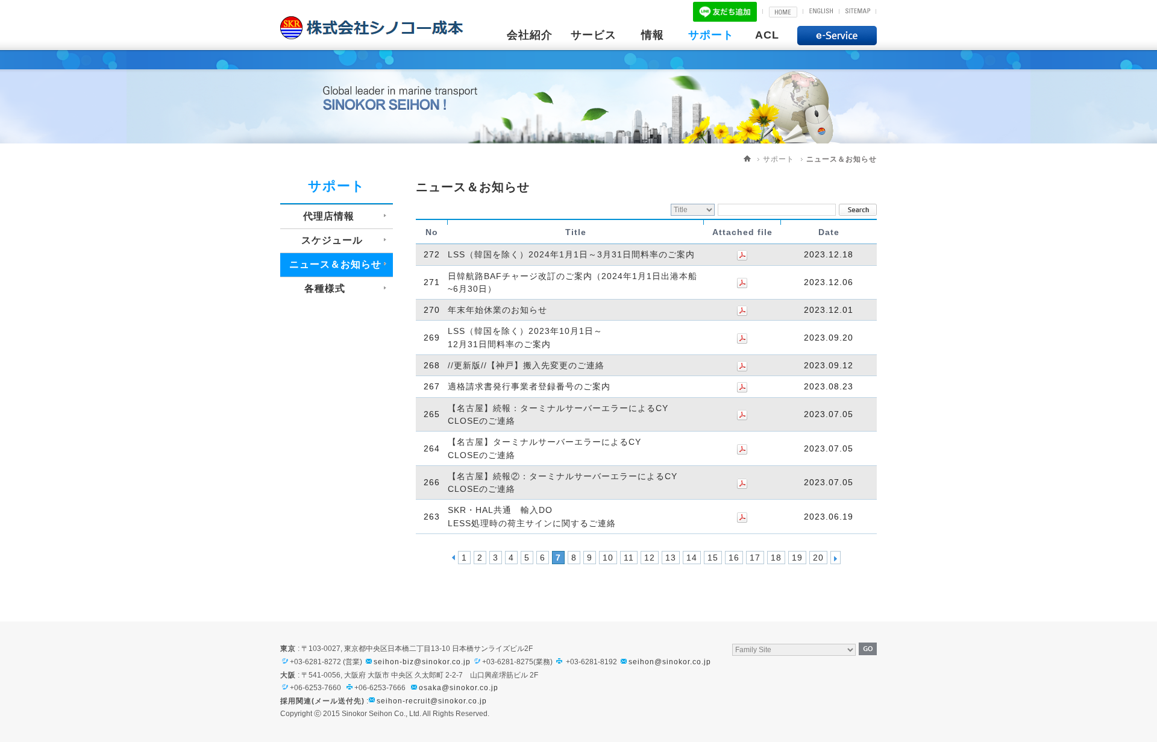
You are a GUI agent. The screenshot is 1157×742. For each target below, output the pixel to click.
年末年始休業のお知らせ (497, 310)
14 (691, 557)
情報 (652, 35)
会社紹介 (530, 35)
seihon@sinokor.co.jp (670, 662)
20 (818, 557)
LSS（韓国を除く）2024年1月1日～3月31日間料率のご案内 (571, 255)
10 (608, 557)
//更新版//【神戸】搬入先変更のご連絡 (526, 365)
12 (649, 557)
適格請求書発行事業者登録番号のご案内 (529, 387)
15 (712, 557)
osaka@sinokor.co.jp (458, 688)
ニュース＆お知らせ (841, 159)
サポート (711, 35)
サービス (593, 35)
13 (670, 557)
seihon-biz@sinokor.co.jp (422, 662)
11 (629, 557)
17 (755, 557)
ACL (767, 35)
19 (797, 557)
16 (734, 557)
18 (776, 557)
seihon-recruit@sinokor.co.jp (432, 701)
